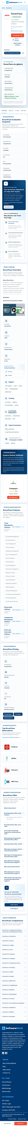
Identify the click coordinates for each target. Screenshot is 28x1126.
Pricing (17, 110)
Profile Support (14, 908)
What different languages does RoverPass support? (12, 861)
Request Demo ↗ (8, 717)
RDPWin (13, 758)
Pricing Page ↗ (8, 714)
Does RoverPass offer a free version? (12, 814)
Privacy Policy (12, 1119)
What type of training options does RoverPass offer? (13, 855)
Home (3, 8)
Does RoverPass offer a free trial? (12, 825)
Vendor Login (6, 1104)
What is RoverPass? (10, 808)
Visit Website (16, 35)
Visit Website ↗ (20, 1123)
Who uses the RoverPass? (12, 866)
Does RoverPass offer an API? (13, 844)
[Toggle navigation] (3, 2)
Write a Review (17, 39)
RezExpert (14, 770)
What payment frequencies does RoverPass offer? (12, 838)
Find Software (6, 1082)
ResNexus (14, 747)
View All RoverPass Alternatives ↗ (11, 737)
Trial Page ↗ (18, 714)
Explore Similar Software (18, 44)
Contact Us (6, 1073)
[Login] (25, 2)
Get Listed (5, 1100)
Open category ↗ (16, 526)
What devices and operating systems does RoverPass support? (12, 879)
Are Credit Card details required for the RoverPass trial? (12, 832)
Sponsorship (6, 1091)
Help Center (7, 1069)
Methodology (6, 1088)
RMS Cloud (14, 781)
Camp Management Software (12, 53)
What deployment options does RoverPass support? (12, 872)
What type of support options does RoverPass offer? (13, 849)
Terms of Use (22, 1119)
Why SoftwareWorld (9, 1063)
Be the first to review (17, 31)
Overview (4, 110)
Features (11, 110)
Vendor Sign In (14, 904)
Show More (6, 297)
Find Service (6, 1085)
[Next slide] (22, 310)
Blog (4, 1066)
